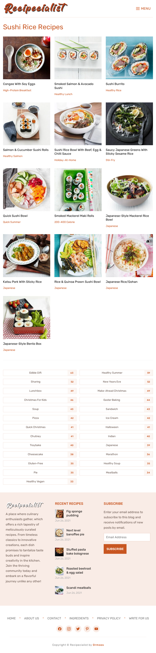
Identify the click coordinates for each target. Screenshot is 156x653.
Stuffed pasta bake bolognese (77, 551)
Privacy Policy (109, 618)
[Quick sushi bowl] (26, 171)
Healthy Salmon (12, 156)
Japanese (112, 226)
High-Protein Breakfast (17, 90)
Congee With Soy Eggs (19, 84)
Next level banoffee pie (75, 532)
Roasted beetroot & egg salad (78, 570)
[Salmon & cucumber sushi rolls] (26, 105)
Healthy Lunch (63, 94)
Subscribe (115, 549)
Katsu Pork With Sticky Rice (22, 282)
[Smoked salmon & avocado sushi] (78, 39)
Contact (54, 618)
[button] (143, 9)
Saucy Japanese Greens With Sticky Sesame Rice (126, 152)
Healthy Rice (113, 90)
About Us (31, 618)
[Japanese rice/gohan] (129, 237)
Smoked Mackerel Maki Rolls (74, 216)
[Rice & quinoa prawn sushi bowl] (78, 237)
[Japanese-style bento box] (26, 298)
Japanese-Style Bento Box (22, 344)
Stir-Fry (110, 160)
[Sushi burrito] (129, 39)
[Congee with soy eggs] (26, 39)
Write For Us (139, 618)
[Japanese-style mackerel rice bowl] (129, 171)
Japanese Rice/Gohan (122, 282)
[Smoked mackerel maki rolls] (78, 171)
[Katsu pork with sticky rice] (26, 237)
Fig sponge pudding (74, 513)
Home (11, 618)
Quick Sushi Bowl (15, 216)
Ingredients (79, 618)
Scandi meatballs (78, 588)
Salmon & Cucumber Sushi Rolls (26, 150)
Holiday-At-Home (65, 160)
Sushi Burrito (115, 84)
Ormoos (98, 645)
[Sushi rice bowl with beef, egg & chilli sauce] (78, 105)
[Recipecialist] (35, 5)
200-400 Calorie (64, 222)
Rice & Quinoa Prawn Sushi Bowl (77, 282)
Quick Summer (12, 222)
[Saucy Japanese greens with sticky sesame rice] (129, 105)
